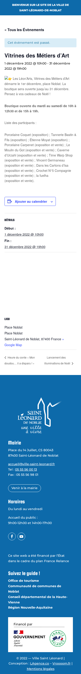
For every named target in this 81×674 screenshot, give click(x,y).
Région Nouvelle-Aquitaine (30, 607)
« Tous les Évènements (24, 29)
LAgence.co (39, 663)
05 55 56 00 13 (26, 469)
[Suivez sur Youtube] (21, 536)
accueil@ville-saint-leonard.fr (31, 464)
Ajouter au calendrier (31, 201)
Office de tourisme (23, 581)
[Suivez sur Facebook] (12, 536)
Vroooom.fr (61, 663)
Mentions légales (40, 669)
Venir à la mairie (24, 488)
